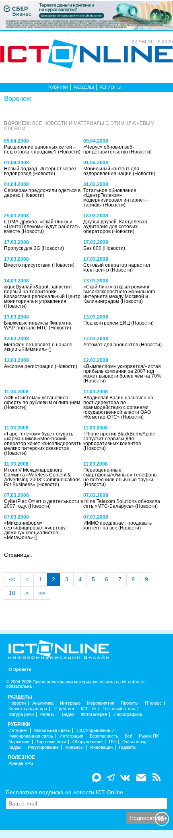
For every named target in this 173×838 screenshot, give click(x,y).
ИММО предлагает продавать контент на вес (117, 525)
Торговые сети (51, 742)
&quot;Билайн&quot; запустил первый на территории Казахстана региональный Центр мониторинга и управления (42, 294)
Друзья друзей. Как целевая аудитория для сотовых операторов (115, 226)
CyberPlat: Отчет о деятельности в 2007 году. (43, 504)
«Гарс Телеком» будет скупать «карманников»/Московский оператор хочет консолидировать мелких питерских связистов (42, 441)
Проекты (129, 703)
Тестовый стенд (119, 709)
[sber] (86, 15)
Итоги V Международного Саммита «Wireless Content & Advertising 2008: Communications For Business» (42, 477)
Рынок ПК (149, 736)
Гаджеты (127, 747)
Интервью (70, 703)
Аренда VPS (20, 763)
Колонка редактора (27, 709)
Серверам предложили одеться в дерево (42, 193)
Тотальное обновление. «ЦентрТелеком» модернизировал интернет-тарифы (115, 198)
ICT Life (88, 709)
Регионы (110, 87)
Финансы (74, 747)
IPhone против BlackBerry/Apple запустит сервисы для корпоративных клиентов (119, 438)
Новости (17, 703)
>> (42, 593)
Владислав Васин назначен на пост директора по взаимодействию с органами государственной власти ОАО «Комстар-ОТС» (118, 407)
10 (12, 593)
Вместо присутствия (28, 265)
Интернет (18, 730)
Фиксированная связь (30, 736)
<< (12, 579)
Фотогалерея (94, 714)
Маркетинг (19, 742)
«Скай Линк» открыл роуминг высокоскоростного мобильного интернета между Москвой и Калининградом (119, 294)
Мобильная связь (52, 730)
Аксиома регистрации (29, 366)
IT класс (153, 703)
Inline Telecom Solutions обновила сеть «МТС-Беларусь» (121, 504)
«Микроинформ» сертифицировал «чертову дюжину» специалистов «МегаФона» (35, 530)
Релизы (48, 714)
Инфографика (127, 714)
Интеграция (71, 736)
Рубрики (58, 87)
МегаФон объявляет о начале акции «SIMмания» (38, 347)
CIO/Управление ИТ (96, 730)
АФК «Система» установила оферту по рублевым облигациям (42, 400)
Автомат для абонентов (111, 344)
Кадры (14, 747)
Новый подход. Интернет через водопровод (40, 171)
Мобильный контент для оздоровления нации (111, 171)
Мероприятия (100, 703)
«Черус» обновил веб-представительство (108, 149)
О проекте (19, 669)
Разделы (84, 87)
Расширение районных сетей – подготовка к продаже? (40, 149)
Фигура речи (21, 714)
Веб (128, 736)
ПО (112, 742)
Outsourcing (134, 742)
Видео (68, 714)
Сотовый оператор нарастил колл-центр (116, 267)
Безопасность (104, 736)
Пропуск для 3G (22, 248)
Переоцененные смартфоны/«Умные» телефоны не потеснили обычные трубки (120, 474)
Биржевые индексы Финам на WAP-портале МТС (38, 325)
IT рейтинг (64, 709)
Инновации (101, 747)
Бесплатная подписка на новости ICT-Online (64, 792)
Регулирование (43, 747)
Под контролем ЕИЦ (107, 323)
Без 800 (93, 248)
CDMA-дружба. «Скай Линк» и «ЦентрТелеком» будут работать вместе (42, 226)
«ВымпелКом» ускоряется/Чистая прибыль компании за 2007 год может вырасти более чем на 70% (122, 371)
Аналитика (43, 703)
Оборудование (87, 742)
